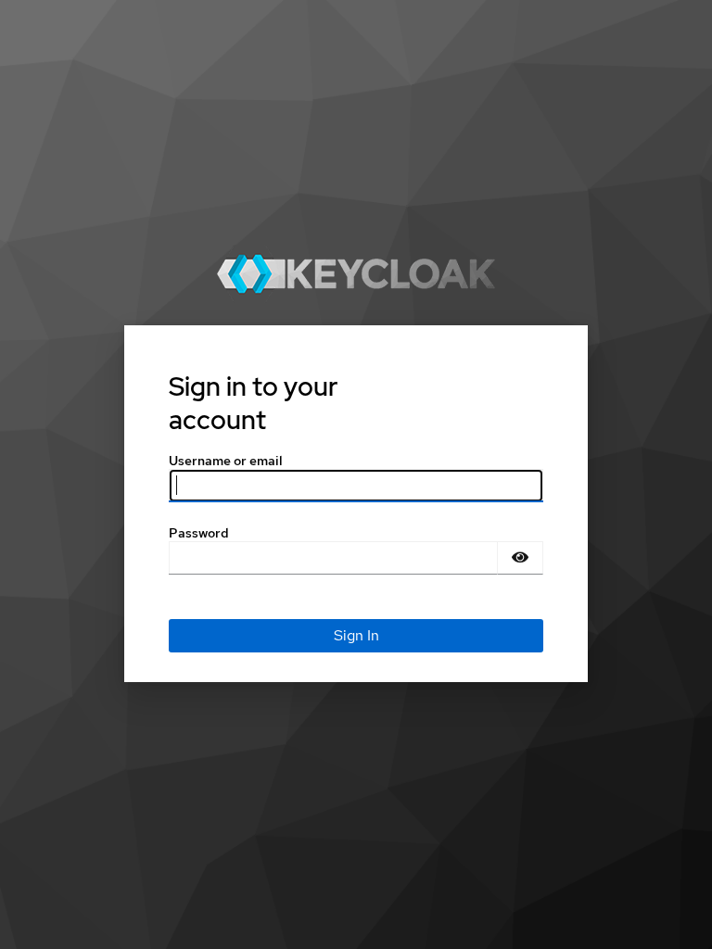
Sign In (356, 635)
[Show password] (520, 558)
